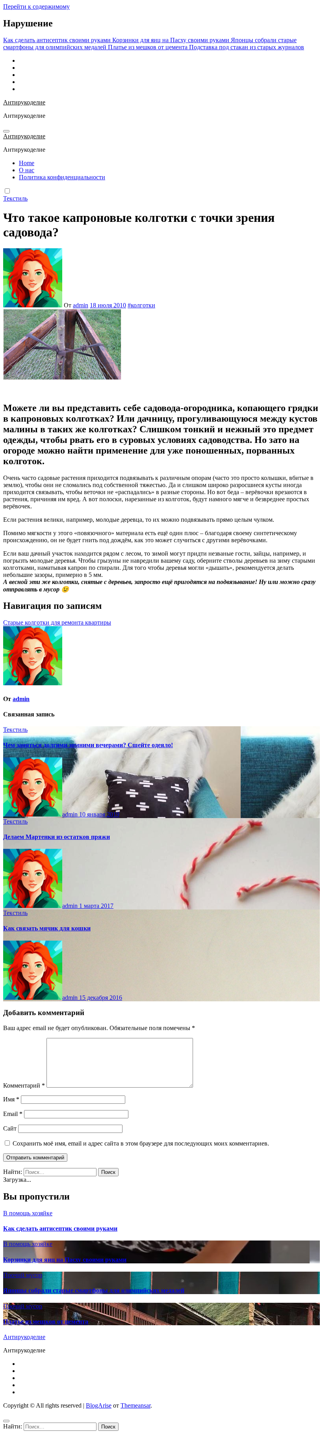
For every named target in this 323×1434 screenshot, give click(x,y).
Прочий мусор (22, 1275)
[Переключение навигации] (6, 131)
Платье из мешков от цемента (45, 1321)
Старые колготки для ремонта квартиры (57, 622)
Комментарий (24, 1085)
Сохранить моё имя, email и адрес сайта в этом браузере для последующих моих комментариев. (141, 1143)
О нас (26, 170)
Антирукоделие (24, 102)
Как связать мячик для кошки (47, 928)
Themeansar (135, 1405)
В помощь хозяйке (27, 1213)
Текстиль (15, 198)
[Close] (6, 1421)
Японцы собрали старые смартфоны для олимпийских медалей (93, 1290)
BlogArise (98, 1405)
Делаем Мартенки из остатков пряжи (56, 836)
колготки (143, 305)
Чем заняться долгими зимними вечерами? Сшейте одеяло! (88, 745)
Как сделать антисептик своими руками (60, 1228)
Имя (11, 1099)
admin (80, 305)
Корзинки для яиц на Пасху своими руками (64, 1259)
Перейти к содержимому (36, 6)
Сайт (10, 1128)
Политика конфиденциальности (62, 177)
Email (12, 1113)
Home (26, 163)
